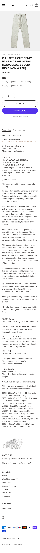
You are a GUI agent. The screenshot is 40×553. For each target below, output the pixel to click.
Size (14, 130)
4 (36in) (5, 86)
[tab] (7, 130)
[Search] (31, 5)
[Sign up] (37, 509)
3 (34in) (28, 82)
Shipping (21, 130)
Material (5, 489)
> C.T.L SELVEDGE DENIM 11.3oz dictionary (19, 142)
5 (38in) (13, 86)
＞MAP (28, 463)
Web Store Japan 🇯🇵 (10, 479)
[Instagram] (3, 517)
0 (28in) (5, 82)
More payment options (20, 116)
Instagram (6, 496)
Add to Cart (20, 103)
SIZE (4, 78)
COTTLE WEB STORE (11, 55)
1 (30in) (13, 82)
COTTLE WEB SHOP (14, 544)
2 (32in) (20, 82)
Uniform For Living (9, 486)
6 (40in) (20, 86)
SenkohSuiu (7, 482)
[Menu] (3, 5)
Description (6, 130)
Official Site (6, 493)
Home (4, 476)
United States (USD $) (9, 538)
